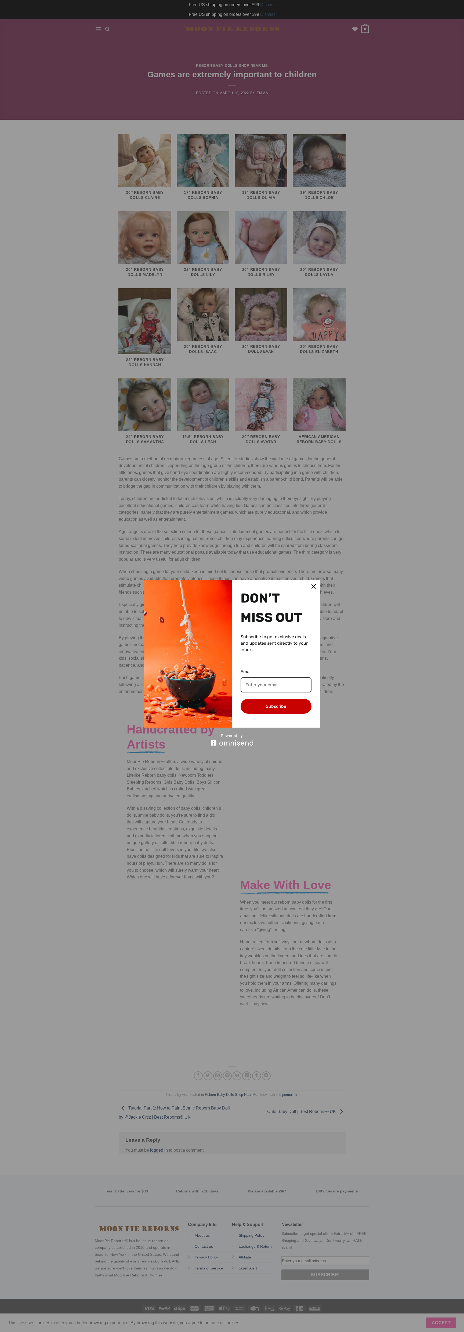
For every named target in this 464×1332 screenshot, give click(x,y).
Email (246, 671)
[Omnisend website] (232, 740)
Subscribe (276, 706)
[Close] (313, 586)
